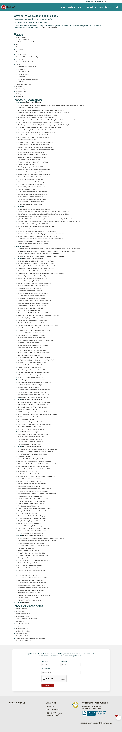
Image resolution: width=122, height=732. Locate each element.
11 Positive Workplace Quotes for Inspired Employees (33, 545)
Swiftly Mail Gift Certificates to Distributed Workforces (33, 241)
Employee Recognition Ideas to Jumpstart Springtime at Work (36, 142)
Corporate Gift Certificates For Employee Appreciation (31, 57)
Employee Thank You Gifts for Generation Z (30, 177)
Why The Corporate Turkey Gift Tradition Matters (32, 531)
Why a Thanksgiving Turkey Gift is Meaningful (31, 370)
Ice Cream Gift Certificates (23, 631)
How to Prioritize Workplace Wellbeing (29, 592)
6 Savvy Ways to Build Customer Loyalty (30, 481)
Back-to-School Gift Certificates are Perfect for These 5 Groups (36, 149)
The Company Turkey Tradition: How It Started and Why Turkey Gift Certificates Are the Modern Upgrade (48, 120)
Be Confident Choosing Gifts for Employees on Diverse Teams (36, 261)
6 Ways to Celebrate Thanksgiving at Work (30, 375)
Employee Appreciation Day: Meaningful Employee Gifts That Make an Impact (40, 110)
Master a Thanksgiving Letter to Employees (30, 385)
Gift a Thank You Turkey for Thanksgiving (30, 526)
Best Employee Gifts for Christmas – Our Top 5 (31, 337)
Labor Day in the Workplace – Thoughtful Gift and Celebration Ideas (38, 266)
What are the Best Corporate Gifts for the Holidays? (33, 491)
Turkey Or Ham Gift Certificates (25, 641)
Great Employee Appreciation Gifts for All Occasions (33, 167)
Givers (80, 7)
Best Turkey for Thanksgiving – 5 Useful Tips (31, 436)
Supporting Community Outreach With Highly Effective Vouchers (37, 231)
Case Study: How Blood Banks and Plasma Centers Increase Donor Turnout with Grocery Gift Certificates (49, 248)
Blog (118, 7)
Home (63, 7)
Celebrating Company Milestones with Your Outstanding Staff (36, 268)
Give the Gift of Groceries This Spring (29, 486)
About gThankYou (105, 7)
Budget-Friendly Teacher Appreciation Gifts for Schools (34, 209)
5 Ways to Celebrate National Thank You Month (32, 350)
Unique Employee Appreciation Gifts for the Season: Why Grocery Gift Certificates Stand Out (45, 112)
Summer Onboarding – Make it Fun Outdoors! (31, 590)
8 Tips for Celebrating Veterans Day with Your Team (33, 286)
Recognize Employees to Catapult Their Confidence (33, 162)
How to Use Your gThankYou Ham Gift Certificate (32, 454)
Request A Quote (21, 91)
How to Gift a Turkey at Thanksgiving (28, 342)
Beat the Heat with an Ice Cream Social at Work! (32, 417)
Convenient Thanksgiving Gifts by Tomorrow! (31, 281)
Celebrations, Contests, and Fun (32, 258)
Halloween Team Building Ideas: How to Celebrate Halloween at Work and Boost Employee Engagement (49, 221)
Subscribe (48, 685)
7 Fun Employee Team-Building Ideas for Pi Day (32, 276)
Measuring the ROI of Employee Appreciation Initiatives (34, 137)
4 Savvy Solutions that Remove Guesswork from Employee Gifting (37, 236)
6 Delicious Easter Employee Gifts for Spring (31, 182)
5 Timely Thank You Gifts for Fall (27, 471)
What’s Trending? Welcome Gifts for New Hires (31, 553)
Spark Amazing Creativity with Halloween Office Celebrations (36, 340)
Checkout (18, 52)
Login (105, 1)
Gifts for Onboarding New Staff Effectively (30, 565)
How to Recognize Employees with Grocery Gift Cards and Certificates (38, 115)
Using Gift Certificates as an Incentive (29, 479)
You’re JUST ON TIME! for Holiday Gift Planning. (32, 427)
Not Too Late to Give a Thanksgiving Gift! (30, 523)
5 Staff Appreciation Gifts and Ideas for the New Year (33, 144)
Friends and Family (23, 74)
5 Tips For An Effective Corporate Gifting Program (32, 191)
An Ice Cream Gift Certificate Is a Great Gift (30, 196)
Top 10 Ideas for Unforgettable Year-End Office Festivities (34, 424)
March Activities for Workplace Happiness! (30, 580)
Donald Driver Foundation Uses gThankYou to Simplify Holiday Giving (38, 253)
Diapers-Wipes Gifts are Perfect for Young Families (33, 243)
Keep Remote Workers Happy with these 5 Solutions (33, 555)
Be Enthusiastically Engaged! (26, 419)
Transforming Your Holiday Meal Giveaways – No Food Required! (37, 540)
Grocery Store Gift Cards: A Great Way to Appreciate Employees (36, 226)
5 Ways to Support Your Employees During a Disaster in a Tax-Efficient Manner (41, 538)
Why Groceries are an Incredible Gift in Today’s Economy (34, 488)
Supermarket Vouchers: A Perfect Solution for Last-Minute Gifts (36, 117)
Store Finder (91, 7)
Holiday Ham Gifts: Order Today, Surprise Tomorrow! (33, 459)
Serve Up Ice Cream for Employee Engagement (32, 429)
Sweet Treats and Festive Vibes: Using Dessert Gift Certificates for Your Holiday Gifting (43, 214)
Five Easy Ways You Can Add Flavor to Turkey (31, 441)
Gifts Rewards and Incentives (31, 446)
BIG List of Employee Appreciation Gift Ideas (31, 201)
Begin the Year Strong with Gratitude (28, 563)
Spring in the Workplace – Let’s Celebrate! (30, 308)
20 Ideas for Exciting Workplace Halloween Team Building (35, 357)
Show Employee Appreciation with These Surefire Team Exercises (37, 414)
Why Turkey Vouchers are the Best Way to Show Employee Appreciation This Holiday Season (45, 125)
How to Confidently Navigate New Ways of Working (33, 587)
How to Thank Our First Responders (28, 550)
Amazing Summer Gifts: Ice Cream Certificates (31, 298)
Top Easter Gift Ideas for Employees (28, 107)
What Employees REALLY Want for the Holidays (32, 518)
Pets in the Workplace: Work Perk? (28, 575)
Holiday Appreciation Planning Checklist (30, 204)
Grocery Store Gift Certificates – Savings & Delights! (33, 498)
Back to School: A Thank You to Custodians (30, 568)
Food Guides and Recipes (30, 432)
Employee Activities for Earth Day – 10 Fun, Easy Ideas (34, 402)
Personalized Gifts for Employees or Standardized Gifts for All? (36, 263)
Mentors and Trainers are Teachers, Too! (29, 347)
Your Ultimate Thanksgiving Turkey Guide (30, 439)
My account (19, 86)
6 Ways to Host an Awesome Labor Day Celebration (33, 293)
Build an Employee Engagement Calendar (30, 422)
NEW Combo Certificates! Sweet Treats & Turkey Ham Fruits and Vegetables (40, 239)
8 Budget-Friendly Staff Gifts (26, 164)
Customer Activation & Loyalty (24, 62)
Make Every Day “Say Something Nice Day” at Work (33, 397)
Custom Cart (19, 59)
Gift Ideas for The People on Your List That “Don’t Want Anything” (37, 464)
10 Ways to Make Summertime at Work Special (31, 365)
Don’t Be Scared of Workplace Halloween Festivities (33, 372)
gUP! (17, 626)
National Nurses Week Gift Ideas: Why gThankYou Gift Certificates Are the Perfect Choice (44, 211)
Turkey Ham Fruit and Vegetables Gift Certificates (30, 638)
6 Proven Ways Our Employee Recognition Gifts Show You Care (37, 476)
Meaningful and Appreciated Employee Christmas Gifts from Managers (38, 315)
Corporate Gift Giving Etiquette (27, 189)
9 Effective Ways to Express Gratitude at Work (31, 187)
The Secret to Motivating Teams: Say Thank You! (32, 392)
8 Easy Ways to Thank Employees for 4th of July (32, 362)
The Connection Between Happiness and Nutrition (32, 578)
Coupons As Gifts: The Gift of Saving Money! (31, 503)
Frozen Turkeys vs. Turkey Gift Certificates (30, 533)
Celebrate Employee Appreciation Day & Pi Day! (32, 305)
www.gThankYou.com (49, 28)
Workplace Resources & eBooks (27, 42)
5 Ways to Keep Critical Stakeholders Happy (31, 152)
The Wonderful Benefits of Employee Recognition (32, 199)
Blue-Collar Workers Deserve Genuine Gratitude (32, 323)
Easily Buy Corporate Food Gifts (27, 513)
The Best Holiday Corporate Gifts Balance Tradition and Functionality (38, 325)
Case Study (26, 246)
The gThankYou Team (24, 39)
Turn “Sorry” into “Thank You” (26, 548)
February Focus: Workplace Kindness (29, 310)
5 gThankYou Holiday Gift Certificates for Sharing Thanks (34, 461)
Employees (21, 69)
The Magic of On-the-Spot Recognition (29, 159)
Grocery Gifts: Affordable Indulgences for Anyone (32, 157)
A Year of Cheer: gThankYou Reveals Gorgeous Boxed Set (35, 147)
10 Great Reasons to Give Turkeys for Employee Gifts (33, 474)
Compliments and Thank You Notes (33, 380)
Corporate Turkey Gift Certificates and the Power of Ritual (34, 469)
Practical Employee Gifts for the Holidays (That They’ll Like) (35, 466)
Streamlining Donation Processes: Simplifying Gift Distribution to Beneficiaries (41, 234)
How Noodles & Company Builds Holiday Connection (33, 216)
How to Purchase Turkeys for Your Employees (31, 335)
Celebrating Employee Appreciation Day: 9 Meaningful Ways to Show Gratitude (41, 273)
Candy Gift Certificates (22, 616)
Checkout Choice (21, 54)
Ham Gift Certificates (22, 628)
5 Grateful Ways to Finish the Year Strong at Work (32, 582)
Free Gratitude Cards (24, 71)
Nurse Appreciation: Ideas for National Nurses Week (33, 303)
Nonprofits (21, 81)
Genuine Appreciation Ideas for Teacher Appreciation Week (35, 300)
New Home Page (21, 89)
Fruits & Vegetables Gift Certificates (26, 618)
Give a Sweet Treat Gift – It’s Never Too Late (31, 333)
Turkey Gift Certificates (22, 636)
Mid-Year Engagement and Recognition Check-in (32, 194)
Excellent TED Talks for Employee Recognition (31, 570)
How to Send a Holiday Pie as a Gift (28, 328)
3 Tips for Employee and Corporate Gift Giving (31, 501)
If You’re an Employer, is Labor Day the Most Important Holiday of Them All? (40, 127)
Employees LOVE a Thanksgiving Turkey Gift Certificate (34, 330)
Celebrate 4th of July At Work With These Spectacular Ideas (35, 130)
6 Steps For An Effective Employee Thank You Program (34, 174)
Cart (17, 47)
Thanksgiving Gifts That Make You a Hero (30, 290)
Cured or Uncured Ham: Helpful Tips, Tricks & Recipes (34, 434)
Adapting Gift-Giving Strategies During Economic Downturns (35, 451)
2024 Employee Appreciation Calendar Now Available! (34, 412)
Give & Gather (20, 621)
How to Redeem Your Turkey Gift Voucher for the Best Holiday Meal (37, 449)
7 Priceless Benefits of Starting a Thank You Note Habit (34, 389)
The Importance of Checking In (27, 573)
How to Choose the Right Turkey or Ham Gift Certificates (34, 224)
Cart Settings (19, 49)
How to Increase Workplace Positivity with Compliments (34, 382)
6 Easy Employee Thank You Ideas (28, 387)
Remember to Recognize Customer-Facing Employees (34, 169)
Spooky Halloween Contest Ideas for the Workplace (33, 345)
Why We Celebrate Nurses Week (27, 140)
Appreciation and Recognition (31, 102)
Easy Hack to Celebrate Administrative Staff (30, 179)
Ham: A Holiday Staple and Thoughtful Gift (30, 318)
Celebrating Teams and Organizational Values (31, 585)
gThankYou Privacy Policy (23, 84)
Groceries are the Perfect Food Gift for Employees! (32, 516)
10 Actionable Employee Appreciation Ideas (30, 184)
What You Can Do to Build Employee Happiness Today (34, 560)
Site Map (18, 94)
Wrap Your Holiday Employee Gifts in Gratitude (31, 521)
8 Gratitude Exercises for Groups (27, 409)
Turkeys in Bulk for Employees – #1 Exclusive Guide (33, 511)
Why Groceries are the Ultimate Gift (28, 506)
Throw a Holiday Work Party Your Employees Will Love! (34, 313)
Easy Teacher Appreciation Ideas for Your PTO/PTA (33, 135)
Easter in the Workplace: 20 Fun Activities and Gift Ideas (34, 271)
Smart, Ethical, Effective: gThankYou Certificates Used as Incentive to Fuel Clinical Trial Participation (47, 251)
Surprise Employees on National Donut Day (31, 377)
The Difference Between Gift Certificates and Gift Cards (34, 528)
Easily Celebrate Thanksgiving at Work (29, 355)
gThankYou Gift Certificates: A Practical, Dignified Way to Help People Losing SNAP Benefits (45, 219)
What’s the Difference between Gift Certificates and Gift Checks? (37, 493)
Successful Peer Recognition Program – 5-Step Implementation (36, 132)
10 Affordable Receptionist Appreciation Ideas (31, 172)
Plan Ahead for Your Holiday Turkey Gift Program (32, 154)
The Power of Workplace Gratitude (28, 597)
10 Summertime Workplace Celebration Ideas (31, 295)
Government (21, 76)
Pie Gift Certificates (21, 633)
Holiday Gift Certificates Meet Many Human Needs (32, 320)
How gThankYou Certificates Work (28, 79)
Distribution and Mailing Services (27, 66)
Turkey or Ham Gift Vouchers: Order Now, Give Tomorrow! (35, 508)
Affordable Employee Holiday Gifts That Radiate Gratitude (35, 283)
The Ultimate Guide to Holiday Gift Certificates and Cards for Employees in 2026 (41, 122)
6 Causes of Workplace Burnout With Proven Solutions (34, 595)
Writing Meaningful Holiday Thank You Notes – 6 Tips (33, 394)
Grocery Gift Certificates (23, 623)
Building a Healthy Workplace (26, 558)
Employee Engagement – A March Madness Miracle (33, 407)
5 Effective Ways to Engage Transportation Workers (33, 404)
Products (71, 7)
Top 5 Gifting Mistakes (24, 456)
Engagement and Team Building (32, 399)
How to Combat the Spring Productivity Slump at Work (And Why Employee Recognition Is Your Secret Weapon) (51, 105)
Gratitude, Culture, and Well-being (32, 535)
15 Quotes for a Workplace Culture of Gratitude (31, 543)
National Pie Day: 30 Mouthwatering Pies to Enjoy (32, 278)
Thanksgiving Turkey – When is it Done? (30, 444)
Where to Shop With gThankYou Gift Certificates (32, 483)
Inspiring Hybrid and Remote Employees (30, 496)
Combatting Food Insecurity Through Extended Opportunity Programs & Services (41, 256)
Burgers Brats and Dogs (23, 613)
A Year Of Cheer (20, 611)
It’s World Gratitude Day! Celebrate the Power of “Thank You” (36, 360)
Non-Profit (25, 602)
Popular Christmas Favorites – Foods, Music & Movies (34, 352)
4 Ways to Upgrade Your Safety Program (30, 229)
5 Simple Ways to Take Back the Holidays (30, 600)
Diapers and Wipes (21, 608)
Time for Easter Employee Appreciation (29, 367)
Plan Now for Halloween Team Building (29, 288)
